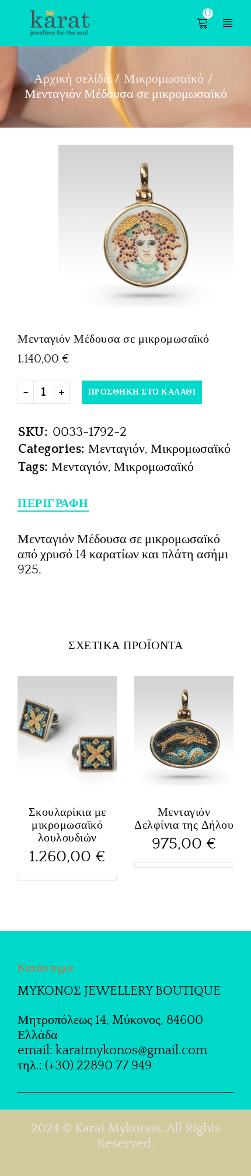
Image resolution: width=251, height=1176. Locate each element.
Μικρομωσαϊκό (164, 79)
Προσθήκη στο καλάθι (142, 392)
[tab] (53, 503)
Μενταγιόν (116, 449)
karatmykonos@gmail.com (131, 1050)
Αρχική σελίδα (72, 79)
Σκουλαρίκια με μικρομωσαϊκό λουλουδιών (67, 825)
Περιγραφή (53, 503)
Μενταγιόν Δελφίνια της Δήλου (183, 819)
